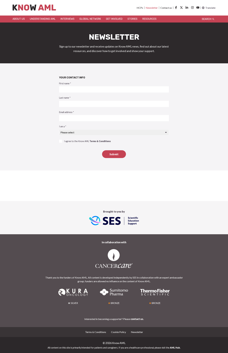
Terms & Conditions (100, 141)
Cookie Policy (118, 332)
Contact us (166, 8)
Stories (132, 18)
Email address (66, 112)
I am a (62, 126)
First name (65, 83)
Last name (65, 97)
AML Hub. (175, 347)
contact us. (137, 318)
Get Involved (114, 18)
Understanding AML (43, 18)
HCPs (140, 8)
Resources (149, 18)
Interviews (67, 18)
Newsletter (152, 8)
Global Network (90, 18)
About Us (19, 18)
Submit (114, 154)
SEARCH (207, 19)
